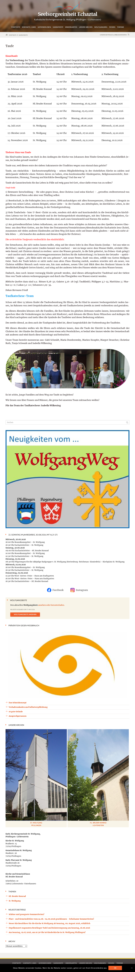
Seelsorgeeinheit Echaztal (67, 14)
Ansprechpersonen (17, 716)
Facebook (58, 590)
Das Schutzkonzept (17, 702)
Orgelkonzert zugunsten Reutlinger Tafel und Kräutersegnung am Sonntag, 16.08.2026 (49, 928)
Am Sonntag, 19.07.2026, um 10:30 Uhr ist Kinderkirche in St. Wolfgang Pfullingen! (47, 932)
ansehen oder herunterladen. (51, 605)
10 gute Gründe (16, 711)
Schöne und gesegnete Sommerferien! (26, 914)
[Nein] (131, 968)
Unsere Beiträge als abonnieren (113, 35)
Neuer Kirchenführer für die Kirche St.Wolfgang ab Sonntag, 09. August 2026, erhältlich (49, 923)
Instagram (82, 590)
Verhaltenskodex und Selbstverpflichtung (28, 707)
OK (115, 968)
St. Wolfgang (15, 901)
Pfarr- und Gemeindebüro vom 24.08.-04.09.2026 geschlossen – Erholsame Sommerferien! (51, 919)
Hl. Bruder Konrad (17, 896)
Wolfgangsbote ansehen (25, 614)
